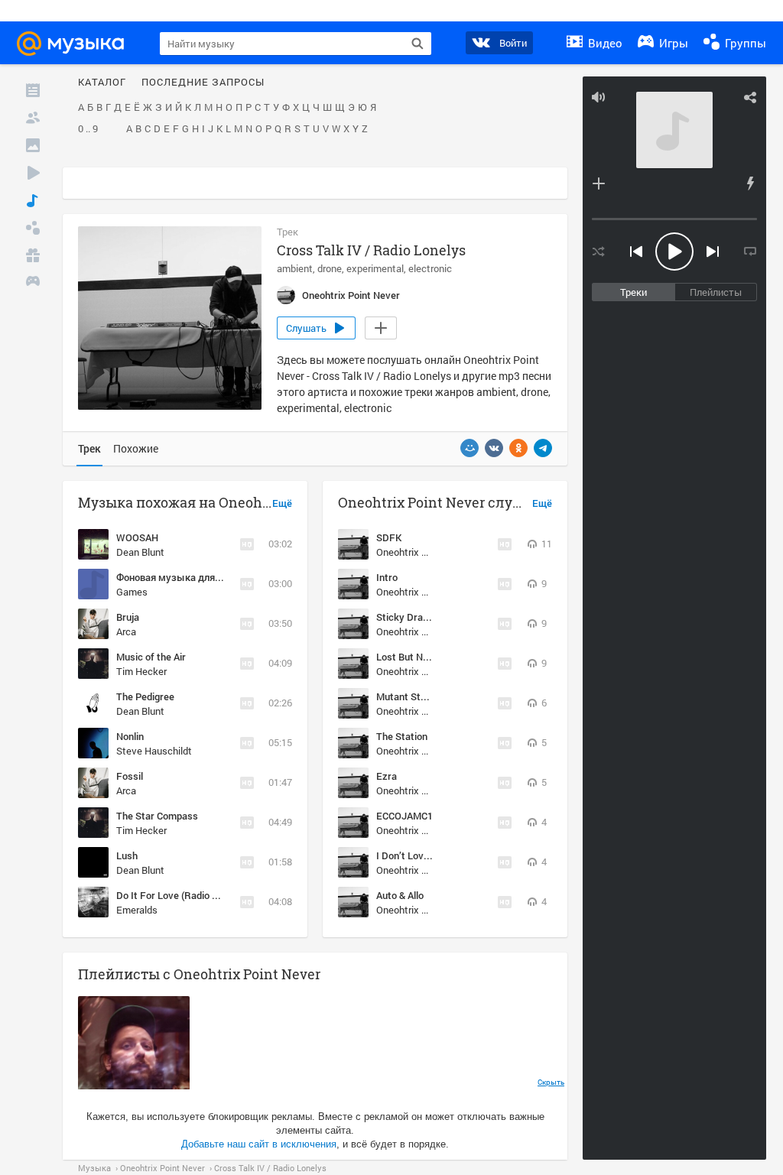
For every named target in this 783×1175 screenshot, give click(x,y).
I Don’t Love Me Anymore (431, 855)
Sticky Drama (406, 617)
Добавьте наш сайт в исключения (258, 1144)
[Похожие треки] (750, 183)
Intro (387, 577)
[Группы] (32, 228)
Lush (127, 855)
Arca (126, 631)
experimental (375, 268)
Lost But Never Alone (422, 657)
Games (132, 592)
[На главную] (77, 43)
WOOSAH (137, 537)
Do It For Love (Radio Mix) (173, 895)
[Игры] (32, 283)
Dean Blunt (140, 552)
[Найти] (417, 43)
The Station (401, 736)
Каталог (102, 82)
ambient (295, 268)
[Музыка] (32, 200)
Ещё (282, 504)
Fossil (129, 776)
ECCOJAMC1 (404, 816)
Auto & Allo (400, 895)
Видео (603, 42)
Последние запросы (203, 82)
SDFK (388, 537)
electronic (430, 268)
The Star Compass (157, 816)
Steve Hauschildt (154, 751)
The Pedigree (145, 696)
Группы (744, 42)
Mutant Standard (413, 696)
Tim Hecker (141, 671)
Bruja (127, 617)
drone (329, 268)
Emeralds (137, 910)
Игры (672, 42)
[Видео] (32, 173)
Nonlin (130, 736)
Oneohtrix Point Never (424, 552)
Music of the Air (151, 657)
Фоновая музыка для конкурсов (190, 577)
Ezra (386, 776)
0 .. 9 (88, 129)
